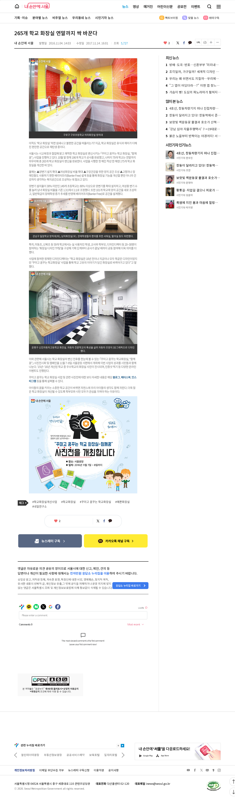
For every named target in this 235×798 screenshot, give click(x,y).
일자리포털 (110, 755)
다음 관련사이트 (123, 754)
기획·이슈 (21, 17)
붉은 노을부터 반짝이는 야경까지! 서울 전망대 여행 (193, 136)
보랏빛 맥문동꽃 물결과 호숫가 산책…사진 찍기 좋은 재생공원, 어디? (193, 122)
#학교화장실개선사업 (44, 501)
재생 (122, 745)
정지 (118, 745)
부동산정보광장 (53, 755)
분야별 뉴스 (40, 17)
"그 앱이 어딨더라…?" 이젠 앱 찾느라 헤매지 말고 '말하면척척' (193, 85)
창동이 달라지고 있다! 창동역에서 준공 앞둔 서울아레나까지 (193, 115)
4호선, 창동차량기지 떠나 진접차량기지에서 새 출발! (193, 108)
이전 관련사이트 (15, 754)
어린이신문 (165, 6)
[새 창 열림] (213, 781)
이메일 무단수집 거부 (51, 770)
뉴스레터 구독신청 (78, 770)
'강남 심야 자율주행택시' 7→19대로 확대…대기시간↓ (193, 129)
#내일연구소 (39, 506)
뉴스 (125, 6)
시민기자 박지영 (184, 207)
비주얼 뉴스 (60, 17)
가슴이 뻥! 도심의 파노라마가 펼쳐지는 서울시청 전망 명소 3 (193, 92)
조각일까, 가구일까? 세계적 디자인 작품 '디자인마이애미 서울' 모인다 (193, 71)
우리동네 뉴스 (81, 17)
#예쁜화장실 (122, 501)
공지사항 (113, 770)
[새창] (50, 541)
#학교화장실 (68, 501)
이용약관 (99, 770)
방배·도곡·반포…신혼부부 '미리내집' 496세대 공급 (193, 64)
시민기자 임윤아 (184, 195)
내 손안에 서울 (37, 5)
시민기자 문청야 (184, 182)
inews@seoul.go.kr (158, 783)
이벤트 (195, 6)
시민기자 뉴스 (104, 17)
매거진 (148, 6)
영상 (136, 6)
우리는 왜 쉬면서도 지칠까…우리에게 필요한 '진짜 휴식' (193, 78)
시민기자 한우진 (184, 158)
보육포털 (94, 755)
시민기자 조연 (183, 170)
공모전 (181, 6)
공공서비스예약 (76, 755)
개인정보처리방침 (24, 770)
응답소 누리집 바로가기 (128, 585)
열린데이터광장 (30, 755)
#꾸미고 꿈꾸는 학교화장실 (95, 501)
